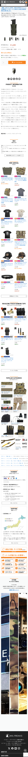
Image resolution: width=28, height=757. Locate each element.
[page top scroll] (25, 750)
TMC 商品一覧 (15, 458)
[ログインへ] (23, 2)
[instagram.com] (19, 748)
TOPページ (3, 456)
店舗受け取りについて (14, 590)
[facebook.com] (12, 748)
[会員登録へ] (20, 2)
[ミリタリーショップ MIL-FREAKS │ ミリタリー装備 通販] (9, 2)
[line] (16, 748)
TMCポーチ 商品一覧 (17, 460)
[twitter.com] (9, 748)
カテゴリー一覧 (9, 460)
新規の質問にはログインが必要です (14, 155)
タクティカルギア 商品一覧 (19, 465)
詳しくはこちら (14, 503)
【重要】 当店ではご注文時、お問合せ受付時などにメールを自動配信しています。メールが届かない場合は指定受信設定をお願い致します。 (13, 9)
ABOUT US (4, 752)
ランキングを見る (14, 370)
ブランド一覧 (8, 458)
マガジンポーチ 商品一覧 (18, 463)
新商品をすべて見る (14, 296)
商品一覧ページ (9, 456)
